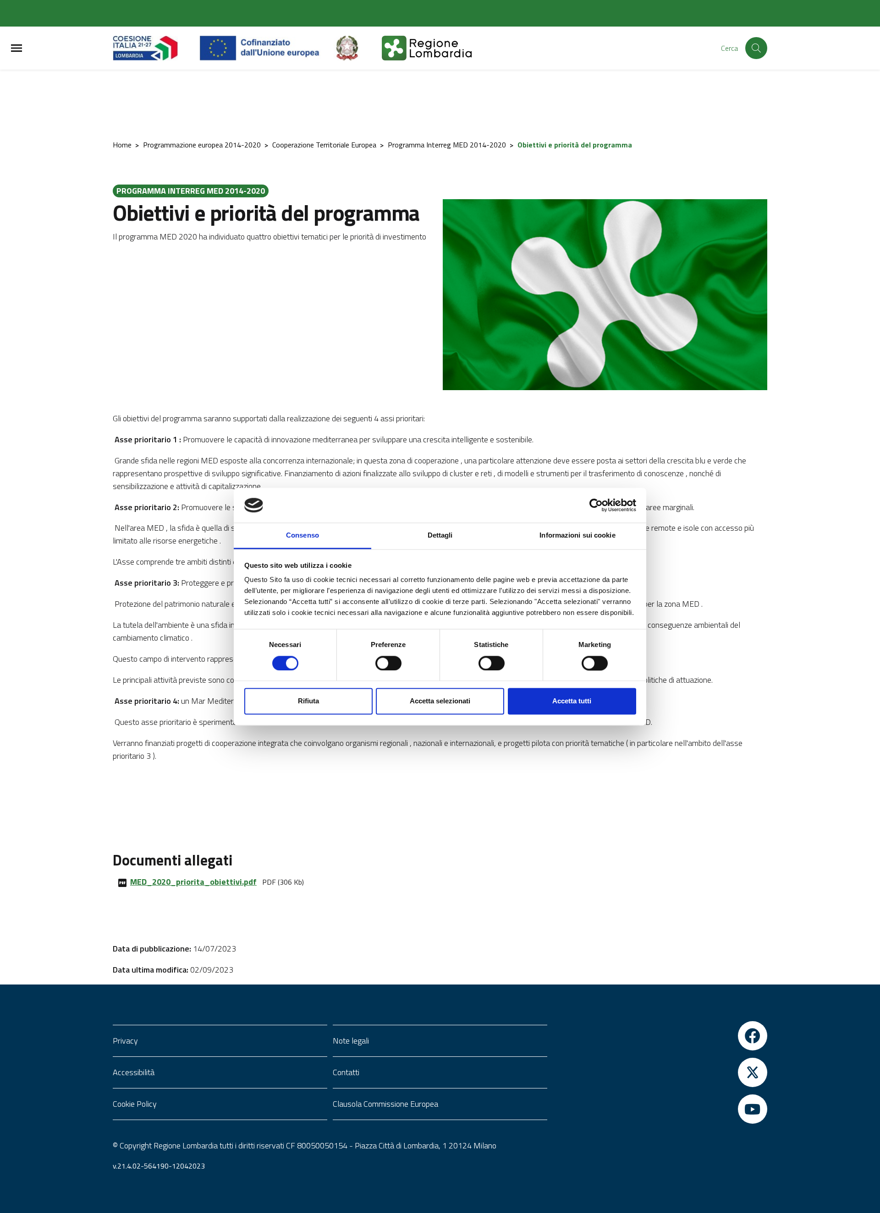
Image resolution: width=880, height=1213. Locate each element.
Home (122, 144)
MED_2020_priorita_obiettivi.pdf (193, 882)
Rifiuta (308, 701)
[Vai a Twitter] (660, 1072)
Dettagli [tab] (440, 535)
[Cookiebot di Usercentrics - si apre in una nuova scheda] (596, 505)
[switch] (388, 663)
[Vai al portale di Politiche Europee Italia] (357, 48)
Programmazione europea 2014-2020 (202, 144)
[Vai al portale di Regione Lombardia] (156, 48)
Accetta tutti (571, 701)
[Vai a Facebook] (660, 1035)
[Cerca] (756, 48)
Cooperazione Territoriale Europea (324, 144)
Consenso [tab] (302, 535)
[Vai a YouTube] (660, 1109)
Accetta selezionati (440, 701)
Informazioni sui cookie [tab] (577, 535)
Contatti (346, 1072)
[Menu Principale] (16, 48)
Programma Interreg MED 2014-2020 (447, 144)
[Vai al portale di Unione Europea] (266, 48)
